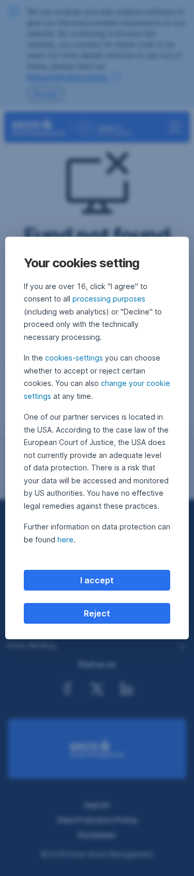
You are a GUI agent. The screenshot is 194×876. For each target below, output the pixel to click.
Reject (97, 613)
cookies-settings (74, 357)
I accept (97, 580)
